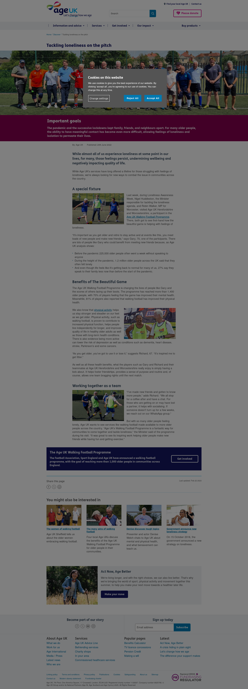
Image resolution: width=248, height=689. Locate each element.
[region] (125, 88)
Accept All (153, 98)
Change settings (99, 98)
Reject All (132, 98)
